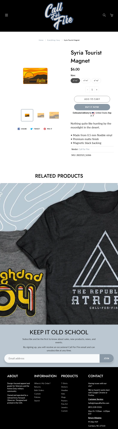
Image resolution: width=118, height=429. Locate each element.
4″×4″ (85, 80)
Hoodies (64, 390)
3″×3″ (75, 80)
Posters (64, 401)
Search (37, 401)
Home (41, 40)
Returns (37, 387)
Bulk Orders (39, 390)
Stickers (64, 387)
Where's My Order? (42, 383)
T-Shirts (64, 383)
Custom (37, 394)
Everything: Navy (53, 40)
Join (106, 358)
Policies (37, 397)
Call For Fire (84, 149)
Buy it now (92, 107)
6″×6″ (96, 80)
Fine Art (64, 404)
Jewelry (64, 407)
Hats (63, 394)
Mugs (63, 397)
